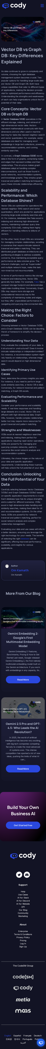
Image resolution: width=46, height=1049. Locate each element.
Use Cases (23, 894)
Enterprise (23, 931)
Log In (23, 943)
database (25, 538)
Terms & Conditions (23, 934)
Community (23, 913)
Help (23, 891)
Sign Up (23, 946)
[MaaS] (23, 1010)
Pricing (23, 940)
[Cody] (23, 988)
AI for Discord (23, 901)
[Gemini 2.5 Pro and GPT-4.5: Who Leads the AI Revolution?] (23, 708)
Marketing (23, 916)
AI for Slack (23, 897)
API (23, 907)
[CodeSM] (23, 976)
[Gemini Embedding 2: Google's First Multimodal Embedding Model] (23, 617)
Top (44, 1047)
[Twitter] (19, 875)
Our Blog (23, 910)
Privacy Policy (23, 937)
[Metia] (23, 999)
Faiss (36, 282)
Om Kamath (20, 570)
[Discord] (27, 875)
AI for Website (23, 904)
